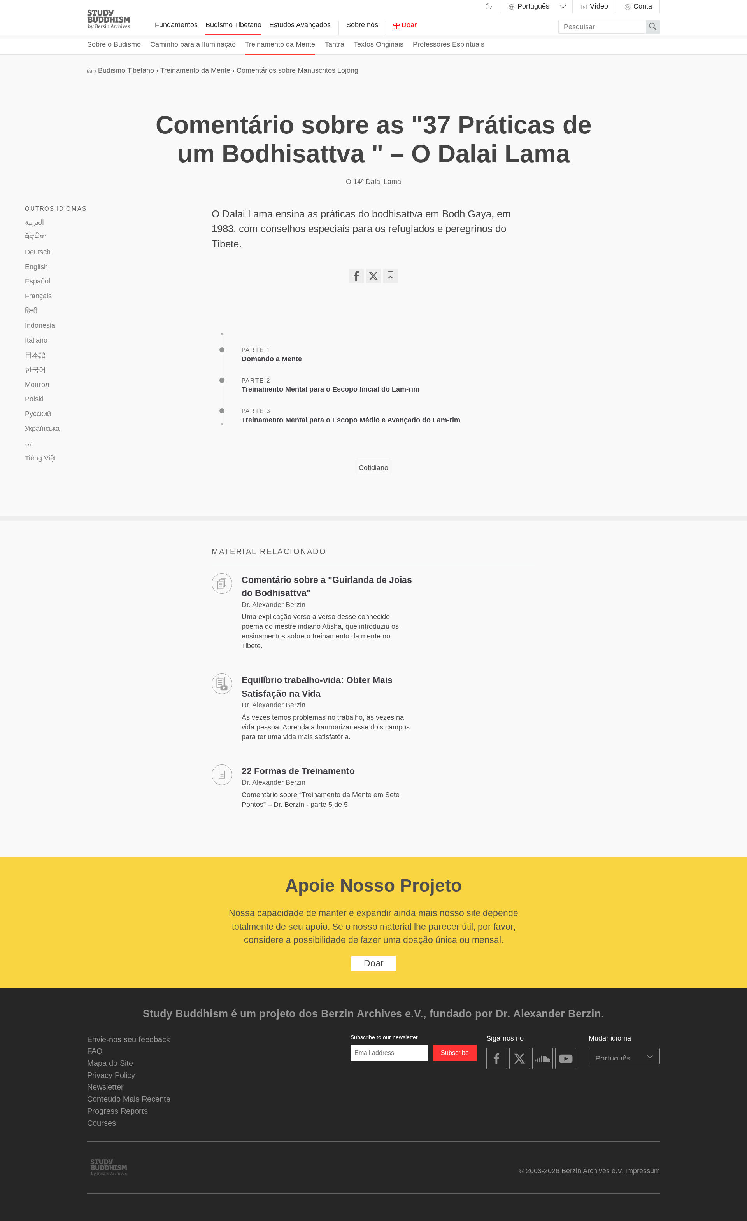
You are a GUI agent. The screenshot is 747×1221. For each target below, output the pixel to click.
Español (37, 281)
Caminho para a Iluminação (193, 44)
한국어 (35, 370)
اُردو (28, 443)
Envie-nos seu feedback (128, 1039)
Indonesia (40, 325)
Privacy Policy (111, 1075)
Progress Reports (117, 1110)
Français (38, 296)
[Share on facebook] (356, 276)
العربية (34, 222)
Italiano (36, 340)
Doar (408, 25)
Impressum (642, 1171)
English (36, 267)
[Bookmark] (390, 276)
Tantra (334, 44)
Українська (42, 428)
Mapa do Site (110, 1062)
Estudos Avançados (300, 25)
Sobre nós (362, 25)
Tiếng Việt (40, 458)
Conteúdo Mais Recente (128, 1098)
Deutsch (38, 252)
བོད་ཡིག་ (35, 237)
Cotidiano (373, 468)
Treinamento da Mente (280, 44)
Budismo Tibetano (233, 25)
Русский (38, 414)
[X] (373, 276)
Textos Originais (378, 44)
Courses (101, 1122)
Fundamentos (176, 25)
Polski (34, 399)
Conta (641, 6)
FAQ (95, 1050)
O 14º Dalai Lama (373, 181)
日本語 (35, 355)
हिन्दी (31, 311)
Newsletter (105, 1086)
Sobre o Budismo (114, 44)
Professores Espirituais (448, 44)
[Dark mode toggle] (489, 7)
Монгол (37, 384)
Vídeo (598, 6)
